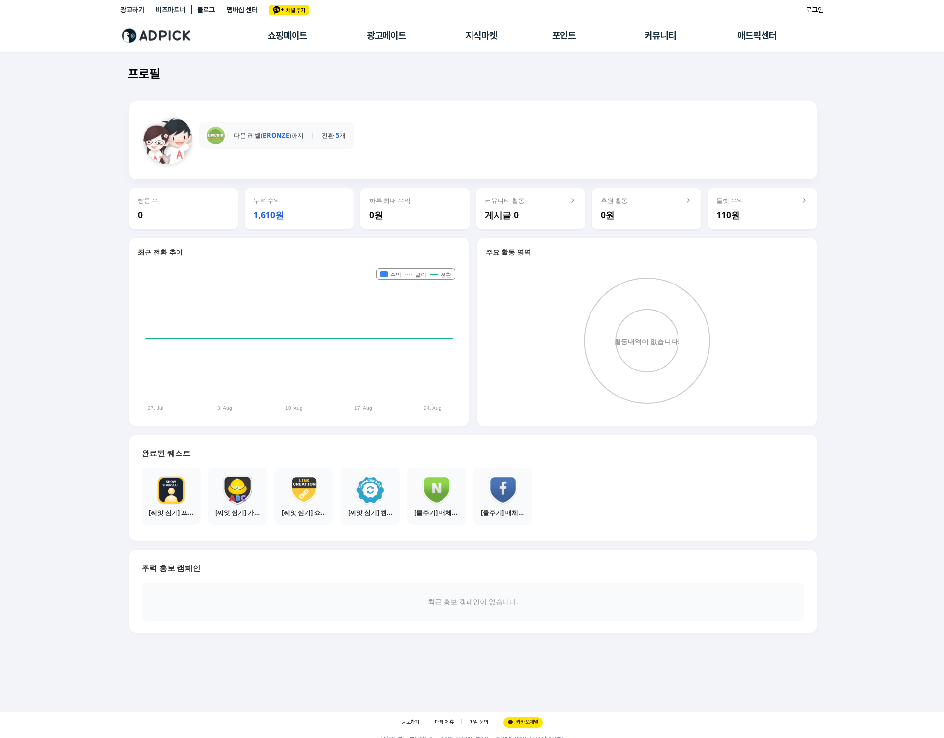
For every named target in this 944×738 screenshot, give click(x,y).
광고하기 (132, 10)
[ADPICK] (194, 35)
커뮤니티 (660, 35)
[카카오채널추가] (289, 10)
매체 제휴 (444, 722)
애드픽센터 (757, 35)
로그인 (815, 9)
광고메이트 (386, 35)
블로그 (206, 10)
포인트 (564, 35)
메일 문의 (478, 722)
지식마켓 (481, 35)
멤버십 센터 (242, 10)
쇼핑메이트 (287, 35)
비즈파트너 (170, 10)
